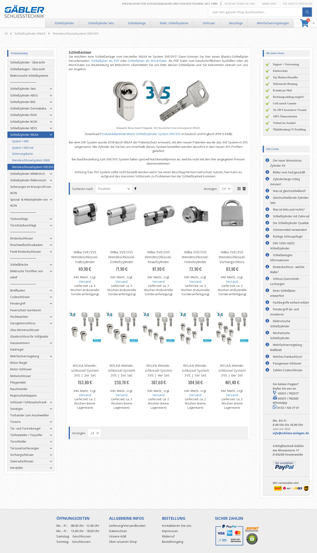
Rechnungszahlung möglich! (288, 97)
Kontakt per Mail (282, 90)
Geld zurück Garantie (284, 103)
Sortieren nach (82, 189)
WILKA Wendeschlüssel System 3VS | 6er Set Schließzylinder (232, 372)
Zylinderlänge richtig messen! (285, 181)
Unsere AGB (117, 536)
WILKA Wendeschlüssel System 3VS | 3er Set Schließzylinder (121, 372)
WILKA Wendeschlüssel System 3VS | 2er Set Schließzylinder (85, 372)
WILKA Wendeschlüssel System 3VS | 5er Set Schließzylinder (195, 372)
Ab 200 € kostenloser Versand (289, 110)
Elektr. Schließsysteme (174, 23)
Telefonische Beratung (285, 84)
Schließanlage (137, 23)
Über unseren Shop (123, 542)
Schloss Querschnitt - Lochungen (285, 281)
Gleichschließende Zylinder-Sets (289, 200)
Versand (85, 281)
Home (6, 33)
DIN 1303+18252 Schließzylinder (282, 245)
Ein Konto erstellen (297, 3)
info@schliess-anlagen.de (291, 433)
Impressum (170, 531)
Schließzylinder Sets (101, 23)
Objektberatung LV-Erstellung (289, 129)
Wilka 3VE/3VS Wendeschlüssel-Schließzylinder (121, 257)
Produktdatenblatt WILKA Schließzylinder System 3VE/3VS (140, 134)
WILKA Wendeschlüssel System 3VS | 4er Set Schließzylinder (158, 372)
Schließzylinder (64, 23)
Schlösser (209, 23)
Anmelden (269, 3)
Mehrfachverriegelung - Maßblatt (286, 347)
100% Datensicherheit (285, 116)
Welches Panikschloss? (287, 357)
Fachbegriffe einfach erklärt (291, 303)
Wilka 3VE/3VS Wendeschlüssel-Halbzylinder (84, 257)
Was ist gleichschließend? (289, 191)
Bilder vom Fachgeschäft (289, 172)
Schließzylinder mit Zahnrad (291, 216)
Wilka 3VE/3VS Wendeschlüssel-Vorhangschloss (232, 257)
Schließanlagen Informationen (281, 257)
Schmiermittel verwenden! (290, 230)
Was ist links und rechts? (288, 210)
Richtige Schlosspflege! (288, 236)
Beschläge (236, 23)
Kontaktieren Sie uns (240, 3)
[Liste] (244, 189)
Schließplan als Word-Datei (147, 61)
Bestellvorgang (172, 542)
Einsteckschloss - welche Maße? (287, 269)
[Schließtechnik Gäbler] (24, 11)
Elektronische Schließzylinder (280, 323)
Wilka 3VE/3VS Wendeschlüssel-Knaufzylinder (158, 257)
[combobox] (260, 12)
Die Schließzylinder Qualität (291, 223)
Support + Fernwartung (286, 64)
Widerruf (168, 536)
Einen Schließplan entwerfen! (282, 293)
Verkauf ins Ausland (284, 123)
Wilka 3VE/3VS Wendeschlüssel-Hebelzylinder (195, 257)
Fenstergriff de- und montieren (284, 311)
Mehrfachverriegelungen (273, 23)
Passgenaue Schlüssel (287, 363)
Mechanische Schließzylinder (280, 335)
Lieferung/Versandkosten (127, 525)
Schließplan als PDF (105, 61)
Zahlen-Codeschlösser (288, 370)
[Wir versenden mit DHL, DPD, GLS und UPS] (291, 491)
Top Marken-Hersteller (285, 77)
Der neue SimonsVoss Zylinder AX (285, 163)
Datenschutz (118, 531)
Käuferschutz (280, 71)
